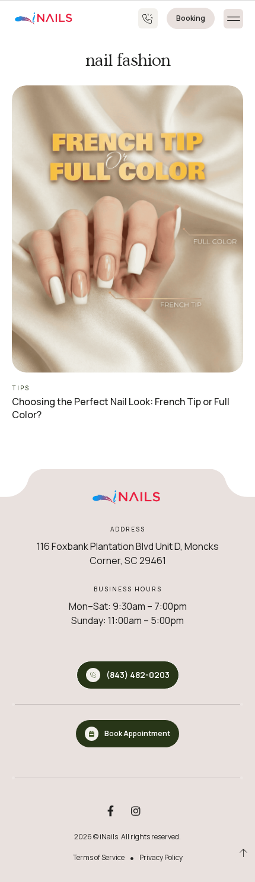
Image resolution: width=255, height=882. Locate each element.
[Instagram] (136, 811)
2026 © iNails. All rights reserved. (127, 837)
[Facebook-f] (110, 811)
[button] (233, 18)
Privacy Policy (161, 857)
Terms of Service (99, 857)
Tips (21, 388)
